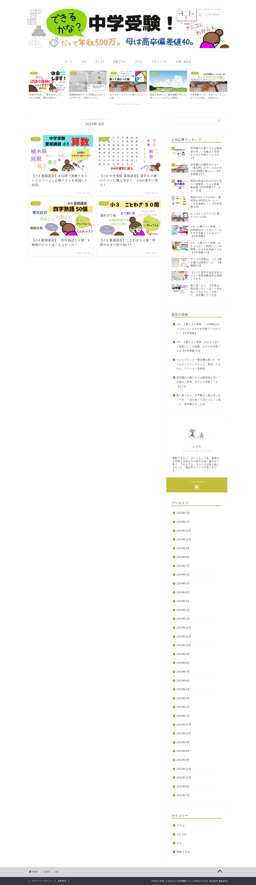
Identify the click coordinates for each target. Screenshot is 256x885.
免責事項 (62, 881)
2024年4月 (183, 592)
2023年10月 (183, 645)
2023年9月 (183, 654)
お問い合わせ (183, 61)
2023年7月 (183, 671)
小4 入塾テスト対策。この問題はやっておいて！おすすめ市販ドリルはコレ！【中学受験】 (198, 328)
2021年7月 (183, 795)
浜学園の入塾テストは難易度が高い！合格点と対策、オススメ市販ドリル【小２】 (198, 382)
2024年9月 (183, 548)
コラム (139, 61)
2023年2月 (183, 706)
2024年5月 (183, 583)
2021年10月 (183, 777)
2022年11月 (183, 733)
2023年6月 (183, 680)
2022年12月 (183, 724)
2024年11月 (183, 539)
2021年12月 (183, 768)
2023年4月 (183, 689)
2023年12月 (183, 627)
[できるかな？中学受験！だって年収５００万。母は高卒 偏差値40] (128, 47)
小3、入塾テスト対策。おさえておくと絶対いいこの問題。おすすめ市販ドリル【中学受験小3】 (198, 346)
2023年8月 (183, 662)
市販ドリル (119, 61)
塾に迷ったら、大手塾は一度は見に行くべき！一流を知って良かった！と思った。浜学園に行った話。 (198, 400)
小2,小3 (99, 61)
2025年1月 (183, 521)
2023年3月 (183, 698)
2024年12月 (183, 530)
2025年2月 (183, 512)
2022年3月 (183, 759)
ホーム (69, 61)
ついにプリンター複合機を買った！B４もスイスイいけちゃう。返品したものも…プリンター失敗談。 (198, 364)
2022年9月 (183, 742)
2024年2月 (183, 609)
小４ (84, 61)
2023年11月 (183, 636)
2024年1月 (183, 618)
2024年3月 (183, 601)
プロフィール (159, 61)
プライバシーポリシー (42, 881)
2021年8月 (183, 786)
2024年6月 (183, 574)
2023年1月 (183, 715)
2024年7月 (183, 565)
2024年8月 (183, 556)
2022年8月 (183, 751)
